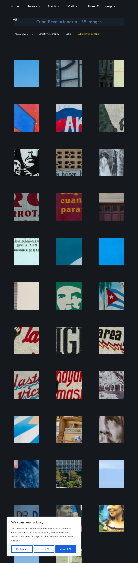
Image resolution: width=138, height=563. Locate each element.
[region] (44, 536)
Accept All (65, 549)
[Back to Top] (124, 549)
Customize (22, 549)
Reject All (44, 549)
